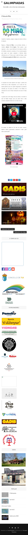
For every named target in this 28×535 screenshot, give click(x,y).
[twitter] (14, 11)
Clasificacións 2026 (14, 516)
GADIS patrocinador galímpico (9, 194)
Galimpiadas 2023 (6, 208)
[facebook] (11, 11)
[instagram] (17, 11)
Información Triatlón (6, 506)
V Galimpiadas (13, 493)
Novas (20, 18)
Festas (16, 18)
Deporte (13, 18)
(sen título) (12, 499)
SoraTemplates (11, 530)
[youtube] (15, 528)
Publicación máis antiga (20, 232)
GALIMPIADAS (14, 3)
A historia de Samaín (7, 222)
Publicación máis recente (8, 229)
